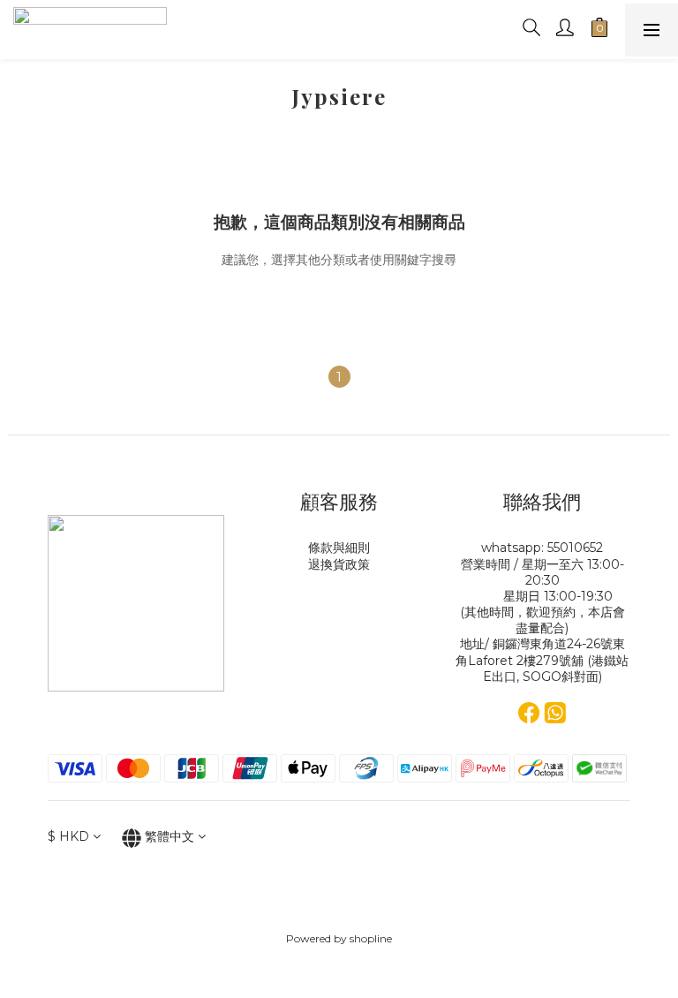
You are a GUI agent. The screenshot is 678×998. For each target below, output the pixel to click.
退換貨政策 (339, 564)
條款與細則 (339, 548)
